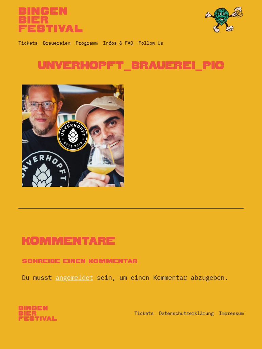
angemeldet (74, 277)
